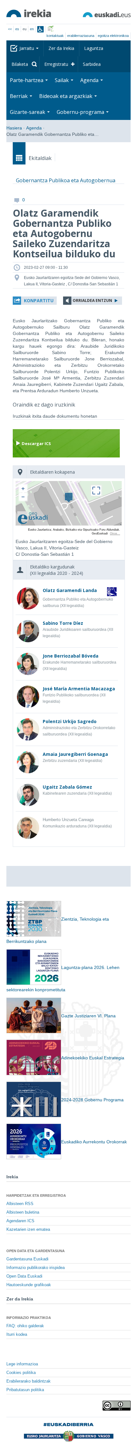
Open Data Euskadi (24, 1276)
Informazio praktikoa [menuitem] (28, 1318)
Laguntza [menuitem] (93, 48)
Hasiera (14, 127)
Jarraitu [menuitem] (27, 48)
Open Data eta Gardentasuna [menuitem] (35, 1251)
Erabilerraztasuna (80, 36)
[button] (35, 300)
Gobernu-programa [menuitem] (81, 111)
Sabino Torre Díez (63, 623)
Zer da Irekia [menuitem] (61, 48)
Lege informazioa (22, 1364)
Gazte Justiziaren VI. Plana (88, 1015)
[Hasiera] (28, 13)
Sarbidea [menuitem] (92, 64)
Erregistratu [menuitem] (56, 64)
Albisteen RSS (19, 1204)
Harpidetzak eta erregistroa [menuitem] (36, 1195)
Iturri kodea (16, 1334)
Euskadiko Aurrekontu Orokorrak (94, 1141)
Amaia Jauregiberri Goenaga (75, 754)
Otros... (115, 533)
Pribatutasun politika (25, 1390)
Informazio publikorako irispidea (35, 1267)
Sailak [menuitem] (62, 80)
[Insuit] (40, 29)
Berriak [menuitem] (19, 96)
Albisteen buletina (22, 1212)
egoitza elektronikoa (113, 36)
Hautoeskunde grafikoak (28, 1285)
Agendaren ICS (20, 1221)
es (17, 29)
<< (10, 29)
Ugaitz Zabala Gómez (67, 787)
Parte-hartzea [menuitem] (27, 80)
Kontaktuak (55, 36)
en (32, 29)
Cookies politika (21, 1372)
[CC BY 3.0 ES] (117, 1406)
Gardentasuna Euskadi (27, 1259)
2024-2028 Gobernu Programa (92, 1099)
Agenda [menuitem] (90, 80)
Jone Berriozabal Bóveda (70, 656)
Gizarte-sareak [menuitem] (28, 111)
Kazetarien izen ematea (28, 1229)
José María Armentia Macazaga (79, 689)
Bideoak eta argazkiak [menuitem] (66, 96)
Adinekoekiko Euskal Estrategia (92, 1057)
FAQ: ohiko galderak (25, 1326)
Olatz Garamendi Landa (70, 590)
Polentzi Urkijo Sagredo (70, 721)
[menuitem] (23, 64)
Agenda (34, 127)
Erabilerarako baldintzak (28, 1381)
